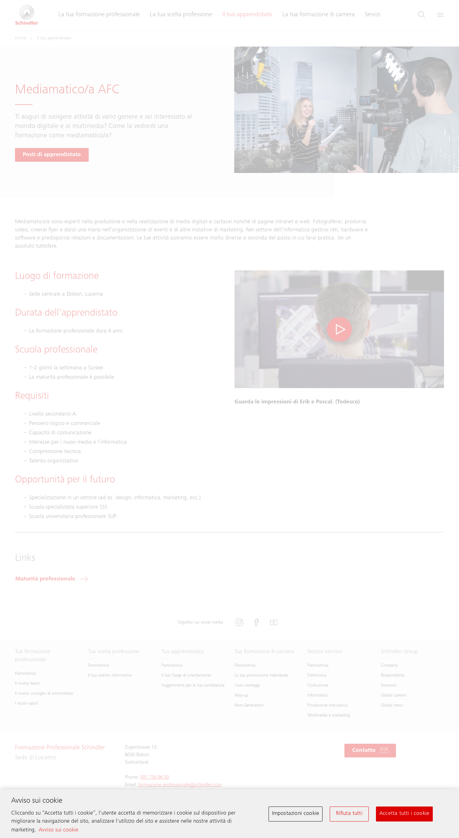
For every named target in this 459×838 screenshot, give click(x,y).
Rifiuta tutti (349, 813)
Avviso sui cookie (58, 830)
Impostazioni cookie (295, 813)
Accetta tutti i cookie (404, 813)
